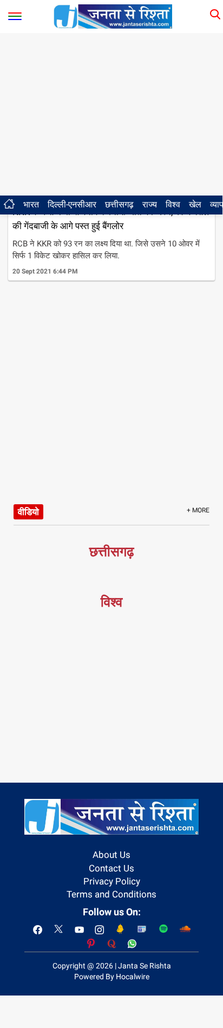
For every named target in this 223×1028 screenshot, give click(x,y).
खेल (195, 204)
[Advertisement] (111, 114)
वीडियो (28, 511)
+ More (198, 510)
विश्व (173, 204)
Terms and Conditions (111, 894)
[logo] (113, 15)
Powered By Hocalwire (111, 976)
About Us (111, 854)
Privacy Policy (111, 881)
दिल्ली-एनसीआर (72, 204)
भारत (31, 204)
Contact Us (111, 868)
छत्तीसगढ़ (119, 204)
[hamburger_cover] (15, 14)
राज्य (149, 204)
